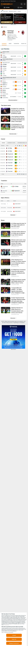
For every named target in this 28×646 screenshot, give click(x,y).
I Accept (14, 635)
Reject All (14, 639)
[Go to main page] (8, 4)
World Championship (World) (9, 77)
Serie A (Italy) (6, 51)
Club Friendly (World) (7, 59)
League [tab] (3, 142)
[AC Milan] (23, 35)
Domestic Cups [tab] (11, 142)
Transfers (16, 43)
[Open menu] (24, 4)
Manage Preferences (14, 643)
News (10, 43)
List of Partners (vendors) (7, 632)
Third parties (6, 624)
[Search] (21, 4)
